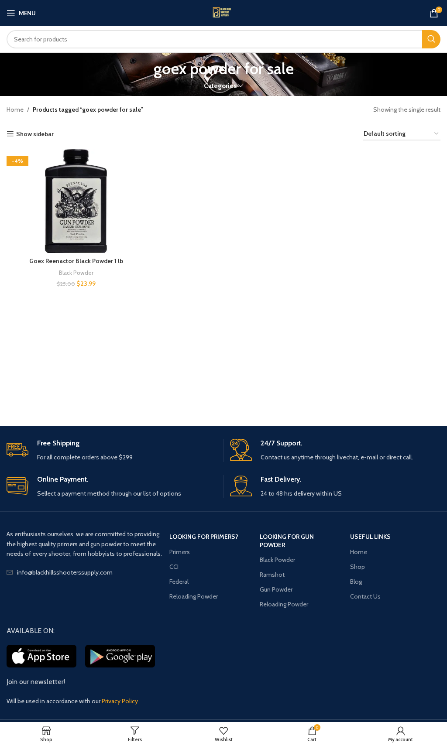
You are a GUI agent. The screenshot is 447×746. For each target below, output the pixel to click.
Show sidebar (35, 134)
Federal (179, 581)
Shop (357, 567)
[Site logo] (223, 13)
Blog (356, 581)
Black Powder (76, 272)
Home (15, 109)
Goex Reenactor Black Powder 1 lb (76, 261)
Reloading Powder (193, 596)
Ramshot (272, 574)
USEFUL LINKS (370, 537)
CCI (174, 567)
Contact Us (365, 596)
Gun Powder (276, 589)
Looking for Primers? (203, 537)
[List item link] (88, 572)
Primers (179, 552)
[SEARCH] (431, 39)
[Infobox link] (112, 450)
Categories (220, 85)
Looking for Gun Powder (287, 540)
